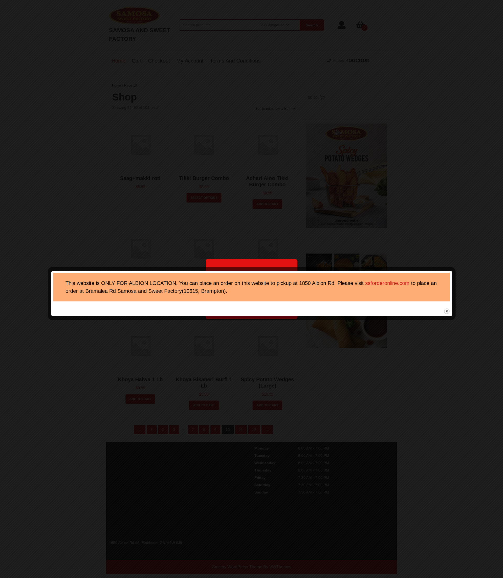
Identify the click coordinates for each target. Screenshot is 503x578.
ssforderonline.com (387, 283)
